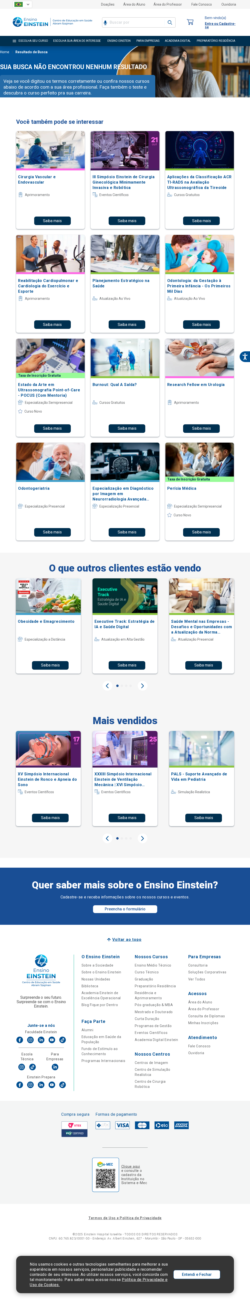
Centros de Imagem (151, 1063)
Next (142, 686)
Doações (108, 4)
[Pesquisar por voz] (105, 22)
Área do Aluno (134, 4)
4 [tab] (130, 686)
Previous (107, 686)
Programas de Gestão (153, 1026)
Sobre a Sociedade (98, 965)
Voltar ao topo (126, 939)
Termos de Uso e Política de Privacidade (125, 1218)
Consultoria (198, 965)
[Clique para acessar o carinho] (190, 22)
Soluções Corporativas (207, 972)
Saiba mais (52, 221)
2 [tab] (122, 686)
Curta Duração (147, 1019)
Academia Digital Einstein (156, 1040)
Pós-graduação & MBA (154, 1005)
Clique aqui (130, 1166)
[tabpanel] (48, 626)
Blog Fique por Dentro (100, 1005)
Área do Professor (168, 4)
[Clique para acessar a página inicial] (52, 28)
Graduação (144, 979)
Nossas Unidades (96, 979)
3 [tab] (126, 686)
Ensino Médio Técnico (153, 965)
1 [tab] (117, 686)
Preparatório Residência (155, 986)
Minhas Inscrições (203, 1023)
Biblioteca (90, 986)
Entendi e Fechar (197, 1274)
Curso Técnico (147, 972)
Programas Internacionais (103, 1061)
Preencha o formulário (125, 909)
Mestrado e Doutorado (154, 1012)
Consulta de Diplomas (206, 1016)
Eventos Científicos (151, 1033)
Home (4, 52)
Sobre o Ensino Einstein (101, 972)
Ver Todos (196, 979)
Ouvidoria (228, 4)
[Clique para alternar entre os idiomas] (22, 4)
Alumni (88, 1030)
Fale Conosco (201, 4)
